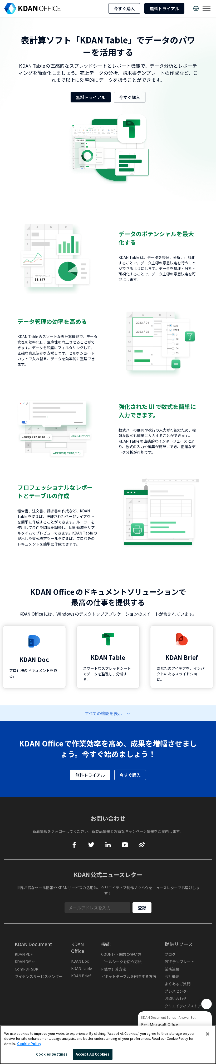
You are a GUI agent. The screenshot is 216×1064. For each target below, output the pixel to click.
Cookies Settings (51, 1054)
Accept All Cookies (92, 1054)
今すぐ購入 (124, 8)
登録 (142, 907)
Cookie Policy (29, 1043)
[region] (108, 1045)
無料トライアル (164, 8)
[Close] (207, 1034)
